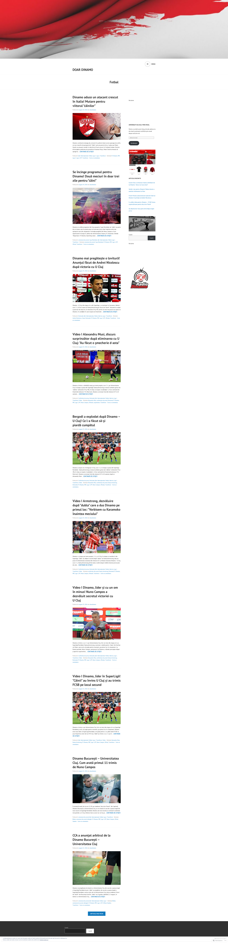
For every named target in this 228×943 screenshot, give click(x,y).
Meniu (153, 64)
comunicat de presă (83, 240)
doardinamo (93, 110)
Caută (130, 234)
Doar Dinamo (83, 70)
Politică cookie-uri (44, 940)
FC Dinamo (114, 156)
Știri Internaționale (83, 156)
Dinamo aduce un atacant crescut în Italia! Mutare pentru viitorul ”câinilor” (95, 101)
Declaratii (80, 316)
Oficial (74, 244)
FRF (119, 156)
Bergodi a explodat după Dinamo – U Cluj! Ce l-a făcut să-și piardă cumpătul (96, 420)
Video (80, 400)
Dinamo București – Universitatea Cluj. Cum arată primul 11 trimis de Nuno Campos (96, 762)
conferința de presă (102, 400)
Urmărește (134, 143)
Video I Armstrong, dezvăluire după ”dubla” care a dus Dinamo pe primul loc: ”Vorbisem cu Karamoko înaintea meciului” (96, 507)
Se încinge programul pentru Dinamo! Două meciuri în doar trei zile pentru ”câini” (96, 176)
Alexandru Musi (92, 400)
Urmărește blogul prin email (139, 125)
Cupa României (93, 240)
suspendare (97, 402)
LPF (81, 158)
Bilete (74, 819)
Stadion (75, 821)
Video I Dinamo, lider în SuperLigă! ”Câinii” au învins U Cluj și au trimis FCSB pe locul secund (97, 680)
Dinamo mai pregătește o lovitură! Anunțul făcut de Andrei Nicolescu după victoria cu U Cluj (96, 262)
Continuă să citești (87, 152)
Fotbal (90, 156)
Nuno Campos (84, 402)
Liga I (97, 156)
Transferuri (103, 156)
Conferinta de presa (83, 398)
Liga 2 (94, 156)
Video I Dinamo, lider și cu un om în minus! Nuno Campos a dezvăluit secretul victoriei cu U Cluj (95, 593)
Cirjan (83, 318)
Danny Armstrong (112, 482)
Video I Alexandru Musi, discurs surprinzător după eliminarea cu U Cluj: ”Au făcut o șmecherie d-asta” (96, 338)
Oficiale (108, 318)
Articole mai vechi (96, 914)
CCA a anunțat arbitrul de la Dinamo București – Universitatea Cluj (91, 839)
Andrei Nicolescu (77, 318)
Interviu (100, 316)
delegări (89, 819)
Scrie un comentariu (94, 158)
